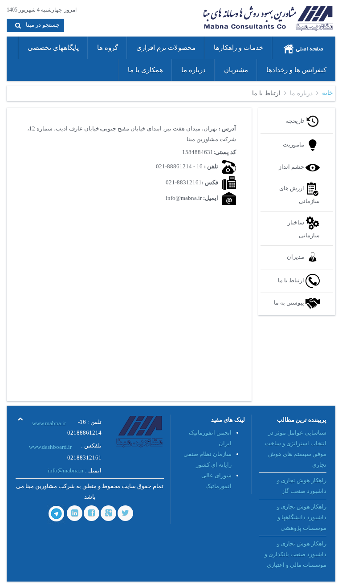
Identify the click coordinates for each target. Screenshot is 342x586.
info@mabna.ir (66, 470)
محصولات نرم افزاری (165, 47)
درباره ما (193, 69)
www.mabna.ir (49, 423)
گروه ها (107, 47)
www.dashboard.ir (50, 447)
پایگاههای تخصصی (53, 47)
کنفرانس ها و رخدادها (296, 69)
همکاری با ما (145, 69)
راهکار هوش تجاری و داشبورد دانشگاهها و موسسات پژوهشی (301, 517)
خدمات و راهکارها (238, 47)
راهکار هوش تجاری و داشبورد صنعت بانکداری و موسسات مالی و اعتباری (295, 554)
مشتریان (236, 69)
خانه (327, 93)
